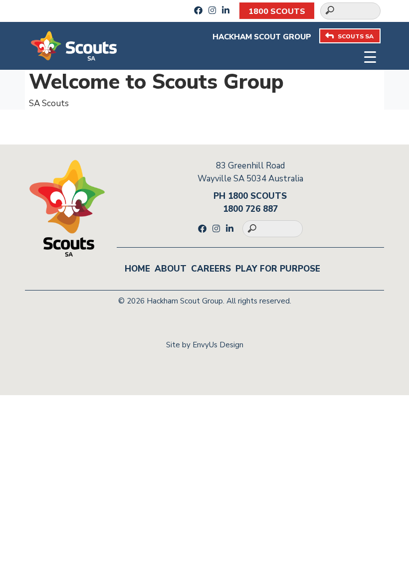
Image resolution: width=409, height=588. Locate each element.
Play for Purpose (277, 269)
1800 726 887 (250, 209)
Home (137, 269)
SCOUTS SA (356, 36)
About (171, 269)
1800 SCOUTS (276, 11)
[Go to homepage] (74, 45)
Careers (211, 269)
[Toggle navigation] (370, 56)
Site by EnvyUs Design (204, 345)
